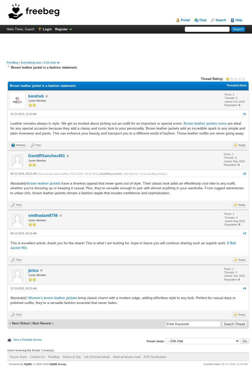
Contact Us (37, 357)
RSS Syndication (155, 357)
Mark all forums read (127, 357)
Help (239, 20)
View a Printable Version (27, 339)
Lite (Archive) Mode (97, 357)
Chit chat (50, 62)
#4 (244, 288)
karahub (36, 96)
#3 (244, 233)
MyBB (28, 364)
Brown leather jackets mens (205, 123)
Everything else (31, 62)
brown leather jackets (44, 183)
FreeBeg (12, 62)
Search (221, 20)
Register (61, 29)
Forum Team (18, 357)
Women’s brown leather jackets (52, 298)
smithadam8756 (43, 215)
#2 (244, 173)
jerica (33, 270)
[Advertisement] (126, 45)
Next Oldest (21, 323)
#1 (244, 113)
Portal (185, 20)
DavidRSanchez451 (46, 156)
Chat (202, 20)
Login (47, 29)
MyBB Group (57, 364)
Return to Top (72, 357)
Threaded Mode (236, 85)
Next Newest (41, 323)
